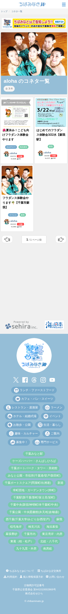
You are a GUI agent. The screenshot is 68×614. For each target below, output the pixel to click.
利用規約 (11, 576)
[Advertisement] (34, 281)
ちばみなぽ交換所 (50, 570)
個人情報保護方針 (32, 576)
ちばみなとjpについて (21, 570)
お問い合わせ (56, 576)
